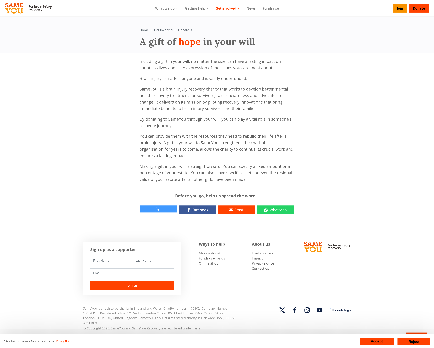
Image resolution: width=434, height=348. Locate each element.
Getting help (195, 8)
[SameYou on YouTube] (320, 310)
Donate (419, 8)
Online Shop (208, 263)
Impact (257, 258)
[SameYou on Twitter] (282, 310)
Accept (377, 341)
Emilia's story (262, 253)
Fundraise (271, 8)
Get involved (226, 8)
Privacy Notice (64, 341)
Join (400, 8)
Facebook (200, 209)
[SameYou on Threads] (339, 310)
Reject (413, 342)
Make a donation (212, 253)
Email (239, 209)
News (251, 8)
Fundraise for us (212, 258)
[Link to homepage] (30, 8)
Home (144, 30)
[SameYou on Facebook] (295, 310)
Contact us (260, 268)
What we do (165, 8)
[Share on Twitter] (158, 208)
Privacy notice (263, 263)
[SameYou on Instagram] (307, 310)
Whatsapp (278, 209)
